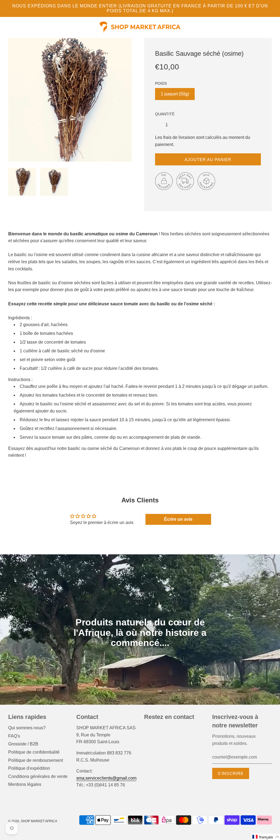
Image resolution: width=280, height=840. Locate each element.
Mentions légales (24, 784)
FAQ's (14, 736)
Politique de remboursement (35, 760)
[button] (266, 837)
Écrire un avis (178, 519)
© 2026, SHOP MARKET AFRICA (32, 821)
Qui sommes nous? (27, 727)
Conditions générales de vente (38, 776)
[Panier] (271, 27)
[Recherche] (263, 27)
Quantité (164, 114)
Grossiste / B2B (23, 744)
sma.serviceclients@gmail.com (106, 778)
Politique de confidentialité (34, 752)
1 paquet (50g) (175, 94)
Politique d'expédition (29, 768)
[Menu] (8, 28)
